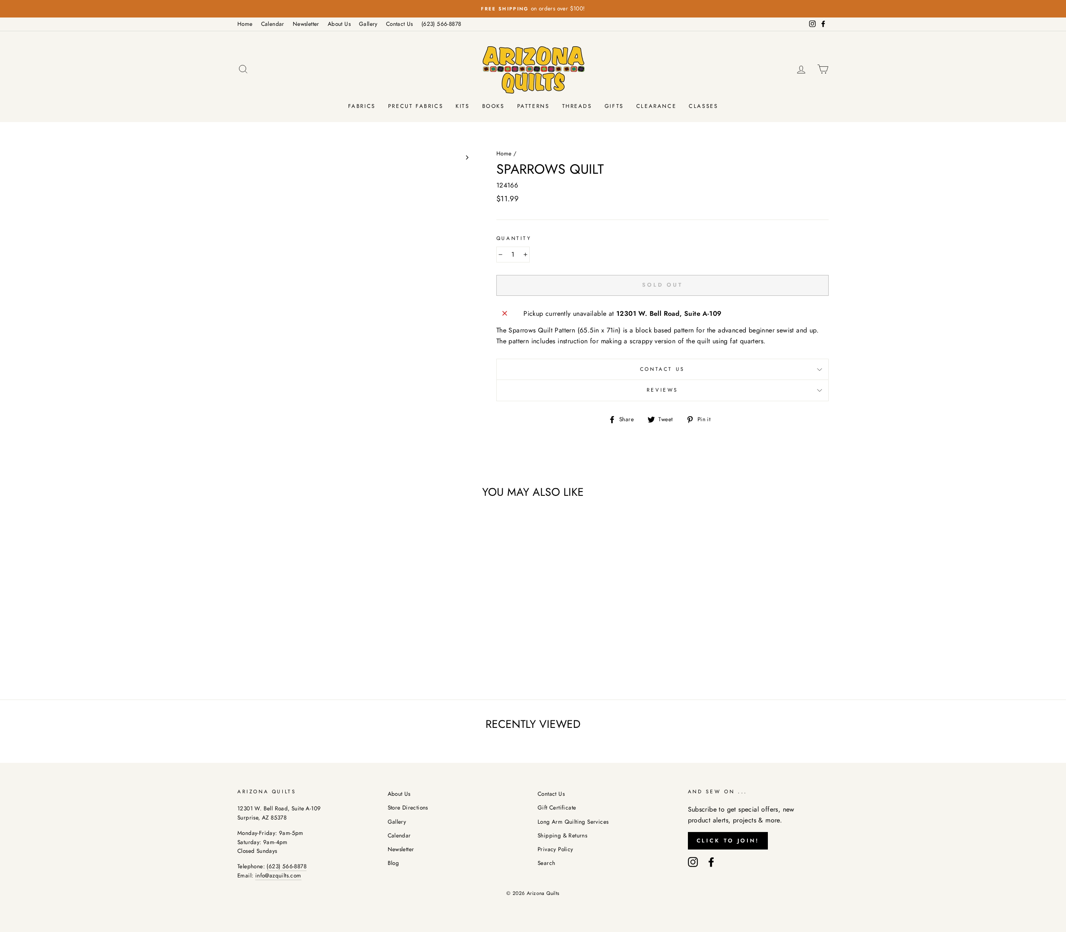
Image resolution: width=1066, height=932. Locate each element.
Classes (703, 106)
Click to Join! (728, 841)
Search (546, 863)
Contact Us (399, 24)
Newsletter (306, 24)
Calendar (272, 24)
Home (245, 24)
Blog (393, 863)
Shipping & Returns (562, 835)
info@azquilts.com (278, 875)
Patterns (533, 106)
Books (493, 106)
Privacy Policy (555, 849)
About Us (339, 24)
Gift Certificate (557, 807)
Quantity (514, 238)
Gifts (614, 106)
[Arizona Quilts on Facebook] (711, 861)
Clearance (656, 106)
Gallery (368, 24)
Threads (577, 106)
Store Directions (408, 807)
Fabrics (362, 106)
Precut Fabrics (415, 106)
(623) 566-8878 (441, 24)
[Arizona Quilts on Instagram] (693, 861)
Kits (462, 106)
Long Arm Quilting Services (573, 821)
